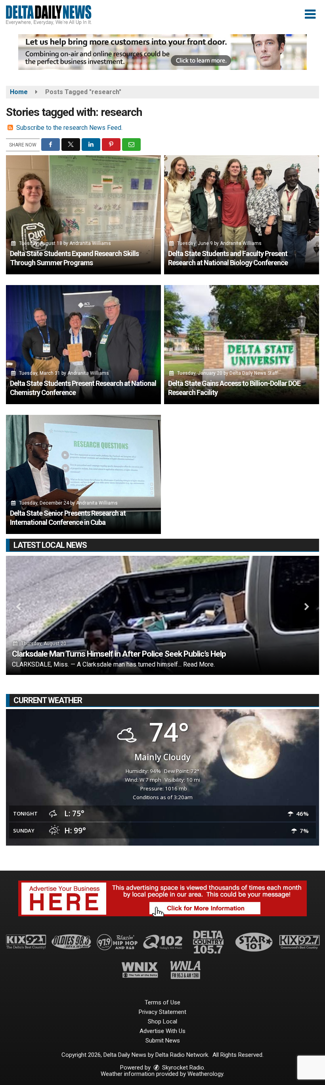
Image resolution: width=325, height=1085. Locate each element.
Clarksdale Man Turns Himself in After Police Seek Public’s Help (119, 654)
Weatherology (205, 1073)
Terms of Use (162, 1002)
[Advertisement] (162, 52)
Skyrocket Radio (182, 1067)
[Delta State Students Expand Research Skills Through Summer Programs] (83, 214)
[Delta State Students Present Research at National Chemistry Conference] (83, 344)
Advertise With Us (162, 1031)
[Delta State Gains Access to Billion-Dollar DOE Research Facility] (241, 344)
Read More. (199, 664)
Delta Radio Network (181, 1054)
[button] (310, 14)
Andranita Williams (90, 243)
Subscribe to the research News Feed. (69, 127)
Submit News (162, 1040)
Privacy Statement (162, 1012)
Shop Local (162, 1021)
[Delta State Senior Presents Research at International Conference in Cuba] (83, 474)
